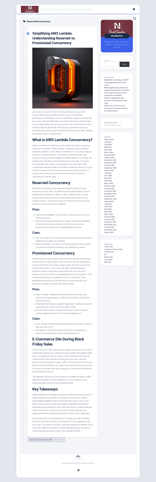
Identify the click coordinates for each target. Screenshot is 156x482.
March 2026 (108, 152)
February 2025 (109, 186)
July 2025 (107, 173)
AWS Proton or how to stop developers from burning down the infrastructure (116, 108)
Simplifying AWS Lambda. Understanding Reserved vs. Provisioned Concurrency (54, 38)
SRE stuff (107, 262)
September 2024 (110, 199)
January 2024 (109, 219)
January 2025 (109, 188)
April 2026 (108, 150)
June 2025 (108, 176)
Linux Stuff (108, 260)
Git (105, 254)
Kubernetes (108, 257)
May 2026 (107, 147)
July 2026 (107, 142)
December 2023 (110, 222)
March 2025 (108, 183)
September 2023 (110, 230)
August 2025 (109, 170)
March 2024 (108, 214)
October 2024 (109, 196)
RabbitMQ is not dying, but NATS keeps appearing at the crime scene (116, 82)
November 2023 (110, 225)
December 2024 (110, 191)
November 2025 (110, 163)
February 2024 (109, 217)
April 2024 (108, 212)
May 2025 (107, 178)
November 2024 (110, 194)
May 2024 (107, 209)
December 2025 (110, 160)
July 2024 (107, 204)
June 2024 (108, 206)
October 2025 (109, 165)
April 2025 (108, 181)
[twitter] (134, 9)
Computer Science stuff (113, 249)
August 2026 (109, 139)
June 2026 (108, 145)
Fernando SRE (47, 440)
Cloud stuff (58, 440)
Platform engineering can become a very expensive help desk (115, 100)
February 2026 (109, 155)
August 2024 (109, 201)
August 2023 (109, 232)
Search (106, 60)
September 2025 (110, 168)
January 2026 (109, 158)
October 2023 (109, 227)
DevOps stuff (109, 252)
